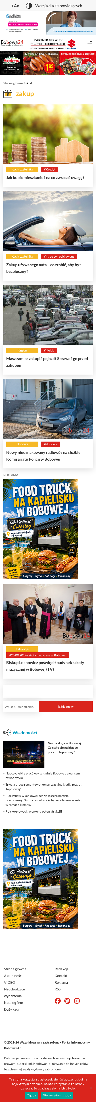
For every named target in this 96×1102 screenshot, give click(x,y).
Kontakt (61, 975)
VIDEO (9, 982)
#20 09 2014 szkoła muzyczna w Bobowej (37, 655)
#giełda (49, 350)
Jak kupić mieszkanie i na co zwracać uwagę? (45, 177)
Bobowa (22, 444)
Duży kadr (12, 1009)
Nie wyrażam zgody (57, 1095)
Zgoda (31, 1095)
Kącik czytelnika (22, 169)
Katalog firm (13, 1002)
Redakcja (62, 969)
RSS (58, 989)
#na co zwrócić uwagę (59, 256)
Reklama (61, 982)
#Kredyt (49, 169)
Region (22, 350)
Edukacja (22, 649)
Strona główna (13, 83)
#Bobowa (50, 444)
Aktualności (13, 975)
